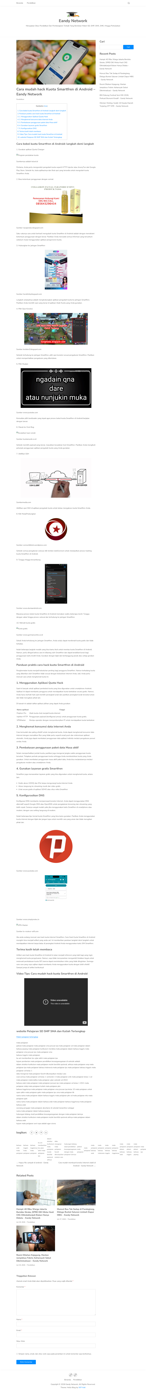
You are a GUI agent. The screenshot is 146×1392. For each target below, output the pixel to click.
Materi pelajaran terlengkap (27, 1037)
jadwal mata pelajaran (80, 1149)
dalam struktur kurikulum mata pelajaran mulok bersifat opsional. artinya (50, 1149)
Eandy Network (73, 20)
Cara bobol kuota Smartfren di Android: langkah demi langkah (41, 111)
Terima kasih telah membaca (29, 131)
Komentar (20, 1287)
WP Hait (82, 1387)
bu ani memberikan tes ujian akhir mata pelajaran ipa (42, 1149)
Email (19, 1330)
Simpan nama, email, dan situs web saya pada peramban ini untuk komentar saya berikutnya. (54, 1354)
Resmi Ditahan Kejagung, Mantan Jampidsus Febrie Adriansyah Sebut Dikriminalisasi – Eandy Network (33, 1258)
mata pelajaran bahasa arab (94, 1149)
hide (45, 106)
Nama (19, 1319)
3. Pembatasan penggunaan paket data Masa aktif (37, 122)
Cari (102, 41)
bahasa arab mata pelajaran (19, 1149)
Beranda (19, 3)
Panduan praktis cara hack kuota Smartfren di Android (38, 113)
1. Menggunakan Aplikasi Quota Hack (32, 116)
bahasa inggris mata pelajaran (26, 1149)
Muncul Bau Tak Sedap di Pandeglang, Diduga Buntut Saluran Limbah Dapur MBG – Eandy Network (76, 1212)
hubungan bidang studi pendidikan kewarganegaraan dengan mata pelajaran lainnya (70, 1149)
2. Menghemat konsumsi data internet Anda (35, 119)
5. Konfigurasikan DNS (26, 128)
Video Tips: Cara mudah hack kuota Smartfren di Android (39, 134)
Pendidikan (31, 3)
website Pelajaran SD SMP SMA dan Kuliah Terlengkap (39, 137)
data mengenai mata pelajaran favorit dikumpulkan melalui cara (59, 1149)
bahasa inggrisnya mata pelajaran (33, 1149)
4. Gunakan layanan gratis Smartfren (32, 125)
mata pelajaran (87, 1149)
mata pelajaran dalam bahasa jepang (137, 1149)
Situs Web (20, 1341)
